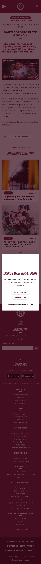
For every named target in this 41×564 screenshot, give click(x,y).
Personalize (20, 297)
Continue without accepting (21, 305)
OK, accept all (20, 292)
